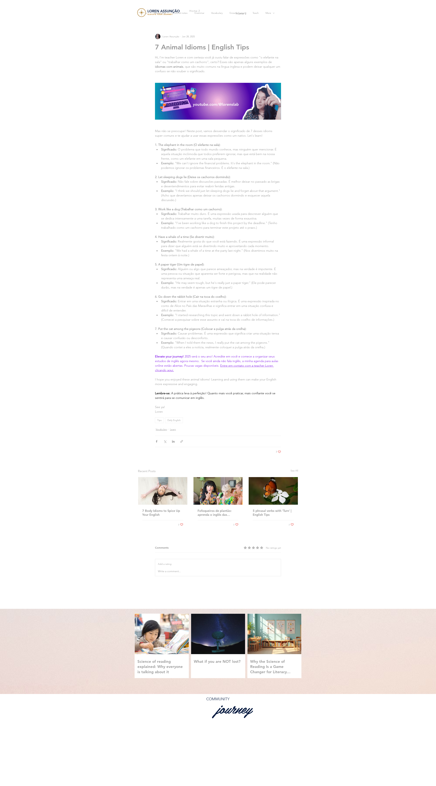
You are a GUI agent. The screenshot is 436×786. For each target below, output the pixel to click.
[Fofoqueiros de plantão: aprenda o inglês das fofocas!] (218, 491)
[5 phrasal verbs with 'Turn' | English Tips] (273, 491)
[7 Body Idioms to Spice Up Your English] (162, 491)
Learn (173, 429)
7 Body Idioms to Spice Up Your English (161, 513)
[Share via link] (181, 441)
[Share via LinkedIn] (173, 441)
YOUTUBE (266, 765)
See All (294, 470)
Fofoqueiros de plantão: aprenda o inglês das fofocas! (215, 513)
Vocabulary (161, 429)
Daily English (174, 420)
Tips (159, 420)
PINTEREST (288, 765)
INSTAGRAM (244, 765)
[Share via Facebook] (156, 441)
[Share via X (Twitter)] (165, 441)
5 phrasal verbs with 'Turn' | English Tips (272, 513)
